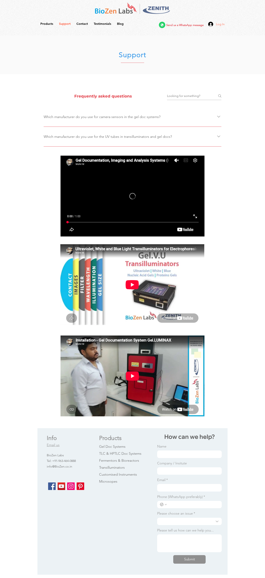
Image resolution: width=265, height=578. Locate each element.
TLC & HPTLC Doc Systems (120, 453)
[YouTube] (61, 486)
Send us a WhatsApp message (185, 25)
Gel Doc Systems (112, 446)
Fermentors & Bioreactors (119, 460)
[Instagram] (71, 486)
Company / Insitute (172, 463)
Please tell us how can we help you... (185, 530)
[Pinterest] (80, 486)
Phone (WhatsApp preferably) (181, 497)
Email (162, 480)
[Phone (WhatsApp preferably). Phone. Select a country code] (163, 504)
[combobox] (189, 521)
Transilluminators (112, 467)
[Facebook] (52, 486)
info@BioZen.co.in (59, 466)
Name (161, 446)
